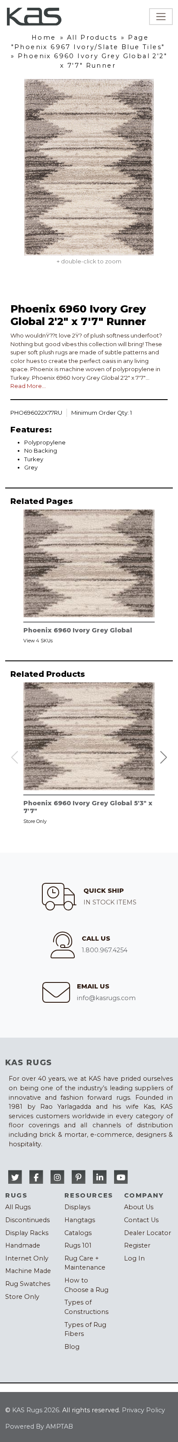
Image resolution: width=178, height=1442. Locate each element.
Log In (134, 1258)
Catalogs (78, 1233)
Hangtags (79, 1220)
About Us (138, 1207)
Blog (71, 1347)
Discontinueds (27, 1220)
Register (137, 1245)
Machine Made (28, 1271)
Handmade (22, 1245)
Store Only (22, 1297)
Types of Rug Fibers (85, 1329)
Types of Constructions (86, 1307)
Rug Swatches (27, 1284)
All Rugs (18, 1207)
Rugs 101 (78, 1245)
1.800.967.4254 (104, 950)
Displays (77, 1207)
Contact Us (141, 1220)
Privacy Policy (143, 1410)
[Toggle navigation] (161, 16)
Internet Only (26, 1258)
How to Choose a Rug (86, 1285)
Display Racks (26, 1233)
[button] (164, 757)
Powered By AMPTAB (39, 1426)
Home (44, 37)
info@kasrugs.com (106, 998)
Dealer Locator (147, 1233)
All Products (92, 37)
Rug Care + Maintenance (84, 1263)
